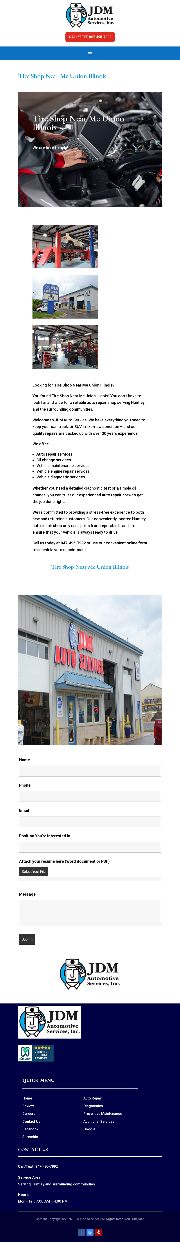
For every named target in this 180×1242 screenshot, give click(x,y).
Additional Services (98, 1121)
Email (24, 810)
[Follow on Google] (90, 1232)
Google (89, 1129)
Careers (28, 1114)
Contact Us (31, 1121)
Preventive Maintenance (102, 1114)
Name (24, 759)
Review (28, 1106)
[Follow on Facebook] (81, 1232)
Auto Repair (92, 1098)
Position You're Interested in (44, 836)
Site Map (138, 1219)
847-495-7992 (46, 1166)
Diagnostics (93, 1106)
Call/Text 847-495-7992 (90, 37)
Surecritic (30, 1137)
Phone (25, 785)
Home (27, 1098)
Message (27, 894)
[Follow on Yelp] (98, 1232)
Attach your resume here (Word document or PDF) (64, 861)
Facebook (30, 1129)
